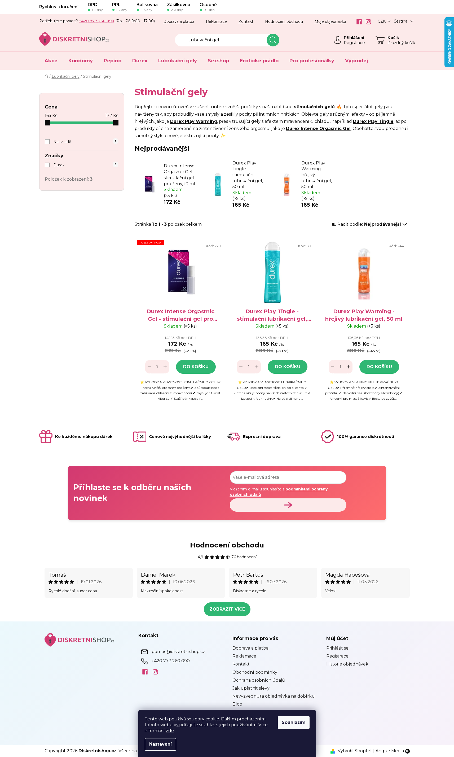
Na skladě (85, 141)
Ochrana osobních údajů (258, 680)
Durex (85, 165)
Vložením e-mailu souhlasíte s (279, 492)
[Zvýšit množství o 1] (165, 366)
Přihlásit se (337, 648)
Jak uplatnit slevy (251, 688)
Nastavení (160, 744)
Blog (237, 704)
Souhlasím (294, 722)
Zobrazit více (227, 609)
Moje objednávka (330, 21)
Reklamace (216, 21)
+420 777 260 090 (171, 660)
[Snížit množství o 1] (149, 366)
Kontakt (246, 21)
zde (170, 730)
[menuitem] (51, 61)
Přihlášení (354, 37)
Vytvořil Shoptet (355, 750)
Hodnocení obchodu (284, 21)
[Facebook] (357, 21)
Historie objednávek (347, 664)
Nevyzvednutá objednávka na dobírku (273, 696)
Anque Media (390, 750)
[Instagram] (366, 21)
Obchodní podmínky (254, 672)
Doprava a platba (178, 21)
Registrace (354, 42)
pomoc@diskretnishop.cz (178, 651)
